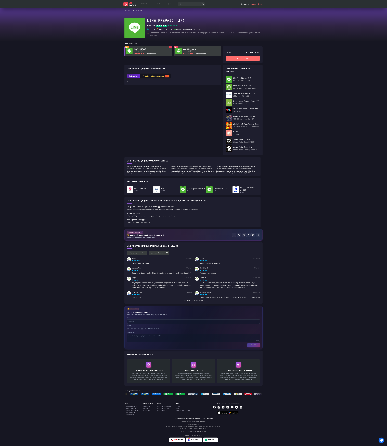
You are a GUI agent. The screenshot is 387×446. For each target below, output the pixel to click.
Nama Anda (130, 318)
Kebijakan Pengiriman (163, 408)
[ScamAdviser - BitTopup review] (177, 440)
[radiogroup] (136, 260)
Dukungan (145, 408)
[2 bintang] (131, 328)
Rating (129, 325)
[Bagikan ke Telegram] (249, 235)
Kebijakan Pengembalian (164, 406)
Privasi (177, 408)
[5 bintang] (142, 328)
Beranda (127, 10)
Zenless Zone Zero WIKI (131, 410)
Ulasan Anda (131, 332)
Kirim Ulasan (255, 345)
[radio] (133, 260)
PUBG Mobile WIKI (130, 412)
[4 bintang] (138, 328)
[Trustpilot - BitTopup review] (210, 440)
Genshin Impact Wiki (131, 406)
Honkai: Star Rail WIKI (131, 408)
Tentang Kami (146, 406)
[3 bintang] (135, 328)
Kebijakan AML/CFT (162, 410)
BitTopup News (129, 414)
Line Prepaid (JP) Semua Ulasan (192, 300)
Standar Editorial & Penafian (183, 410)
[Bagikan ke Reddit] (258, 235)
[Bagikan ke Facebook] (234, 235)
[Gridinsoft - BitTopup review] (194, 440)
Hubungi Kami (146, 410)
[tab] (133, 76)
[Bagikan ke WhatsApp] (244, 235)
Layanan (177, 406)
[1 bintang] (128, 328)
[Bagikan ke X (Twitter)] (239, 235)
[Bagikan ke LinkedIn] (253, 235)
